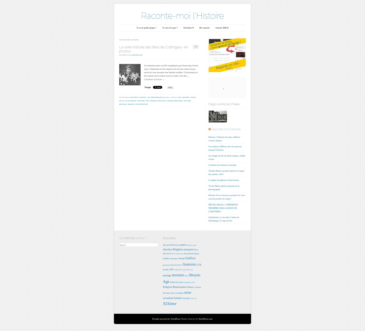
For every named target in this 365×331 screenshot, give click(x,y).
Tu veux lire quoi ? (170, 28)
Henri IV (180, 265)
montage (123, 104)
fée (147, 101)
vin (192, 298)
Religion (167, 286)
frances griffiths (158, 101)
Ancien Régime (173, 249)
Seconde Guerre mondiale (173, 293)
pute (193, 282)
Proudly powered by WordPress (166, 319)
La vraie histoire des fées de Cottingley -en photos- (153, 49)
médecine (174, 282)
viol (195, 298)
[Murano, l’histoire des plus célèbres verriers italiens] (217, 117)
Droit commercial (177, 253)
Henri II (173, 265)
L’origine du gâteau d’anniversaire (223, 180)
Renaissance (180, 286)
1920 (179, 97)
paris (181, 282)
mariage (167, 275)
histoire (187, 101)
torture (178, 298)
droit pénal (188, 253)
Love (191, 270)
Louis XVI (185, 270)
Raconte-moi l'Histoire (182, 16)
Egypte (196, 253)
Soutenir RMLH (222, 28)
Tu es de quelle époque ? (146, 28)
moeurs (178, 275)
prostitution (187, 282)
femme (182, 258)
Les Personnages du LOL (158, 97)
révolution (197, 287)
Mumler (131, 104)
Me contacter (204, 28)
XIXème (169, 303)
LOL (199, 264)
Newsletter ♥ (188, 28)
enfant (166, 258)
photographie (141, 104)
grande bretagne (174, 101)
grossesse (166, 265)
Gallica (190, 258)
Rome (190, 287)
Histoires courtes (138, 97)
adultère (182, 245)
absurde (185, 97)
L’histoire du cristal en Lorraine (222, 165)
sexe (187, 292)
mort (186, 276)
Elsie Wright (131, 101)
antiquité (188, 249)
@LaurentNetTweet (171, 245)
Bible (196, 250)
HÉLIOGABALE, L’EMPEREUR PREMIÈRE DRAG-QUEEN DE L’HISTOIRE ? (223, 208)
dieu (164, 253)
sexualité (168, 298)
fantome (141, 101)
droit (169, 253)
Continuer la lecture (154, 79)
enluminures (174, 259)
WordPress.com (205, 319)
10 (196, 47)
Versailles (186, 298)
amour (194, 245)
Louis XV (178, 270)
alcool (189, 245)
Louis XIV (168, 269)
